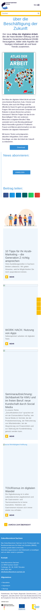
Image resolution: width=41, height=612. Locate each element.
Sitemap (5, 589)
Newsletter (6, 582)
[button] (6, 195)
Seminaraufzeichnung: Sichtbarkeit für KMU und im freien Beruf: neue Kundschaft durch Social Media (20, 401)
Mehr (11, 277)
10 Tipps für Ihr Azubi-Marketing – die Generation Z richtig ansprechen (18, 256)
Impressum (6, 585)
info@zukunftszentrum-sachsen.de (13, 572)
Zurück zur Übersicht (19, 525)
